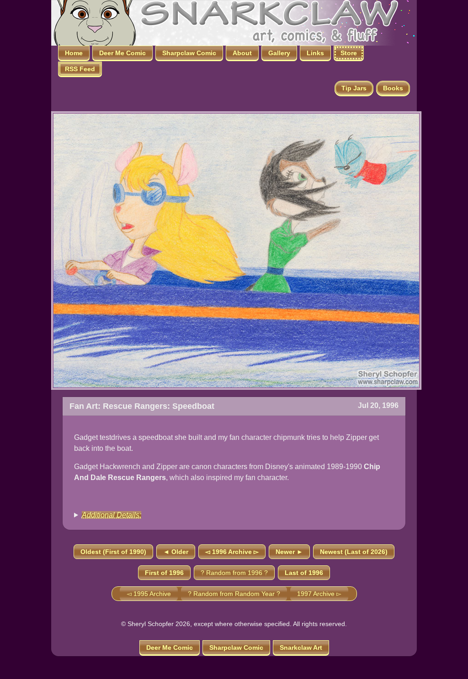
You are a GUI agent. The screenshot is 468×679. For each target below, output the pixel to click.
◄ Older (175, 551)
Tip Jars (354, 88)
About (242, 53)
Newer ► (289, 551)
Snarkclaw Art (301, 647)
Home (74, 53)
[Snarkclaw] (225, 22)
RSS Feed (80, 69)
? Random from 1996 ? (234, 572)
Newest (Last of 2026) (354, 551)
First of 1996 (164, 572)
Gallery (279, 53)
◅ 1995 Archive (149, 593)
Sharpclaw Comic (189, 53)
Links (315, 53)
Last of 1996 (304, 572)
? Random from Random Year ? (234, 593)
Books (393, 88)
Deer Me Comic (122, 53)
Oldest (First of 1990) (113, 551)
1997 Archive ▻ (319, 593)
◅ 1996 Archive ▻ (232, 551)
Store (348, 53)
